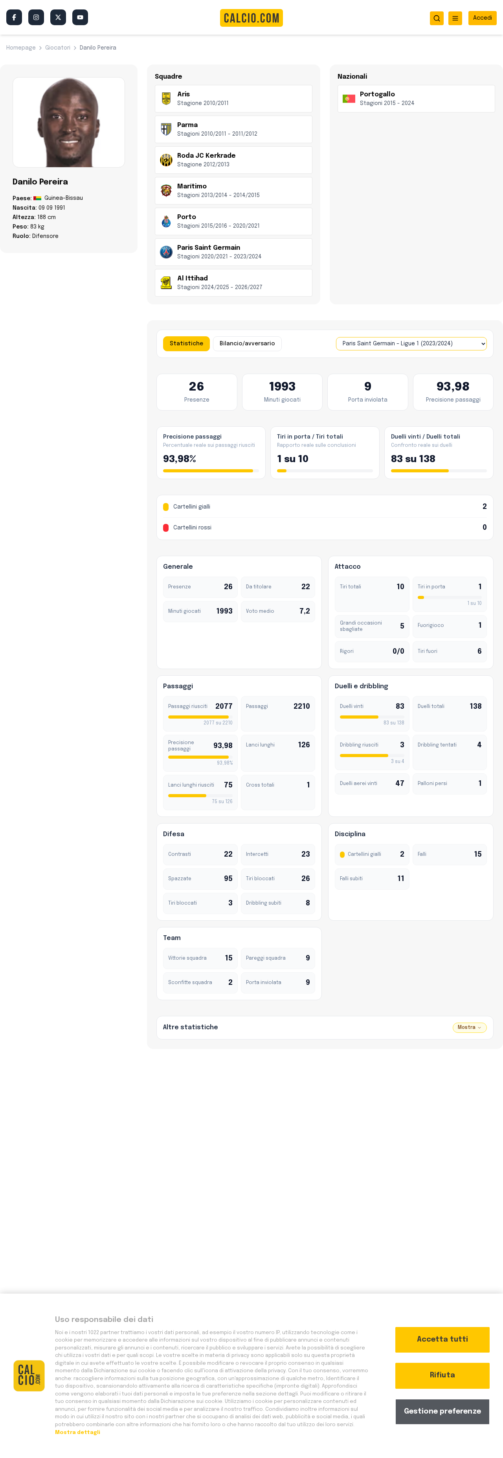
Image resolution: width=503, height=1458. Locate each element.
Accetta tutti (442, 1339)
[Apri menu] (455, 18)
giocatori (57, 48)
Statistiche (186, 344)
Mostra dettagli (77, 1432)
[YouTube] (80, 17)
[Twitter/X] (58, 17)
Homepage (21, 48)
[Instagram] (36, 17)
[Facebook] (14, 17)
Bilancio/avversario (247, 344)
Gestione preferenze (442, 1411)
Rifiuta (442, 1375)
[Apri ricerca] (437, 18)
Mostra (466, 1027)
